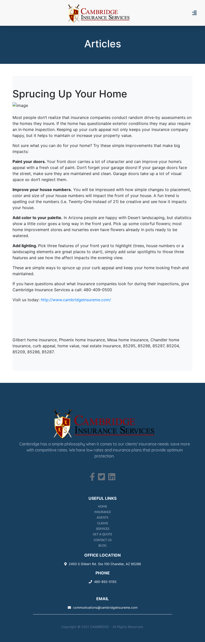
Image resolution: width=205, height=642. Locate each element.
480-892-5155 (105, 582)
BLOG (102, 546)
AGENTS (102, 518)
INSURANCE (102, 512)
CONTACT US (103, 540)
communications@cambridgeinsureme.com (105, 607)
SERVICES (102, 529)
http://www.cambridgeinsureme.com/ (76, 299)
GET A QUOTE (102, 534)
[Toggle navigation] (196, 13)
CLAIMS (102, 523)
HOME (102, 507)
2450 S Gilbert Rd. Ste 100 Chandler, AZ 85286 (105, 564)
